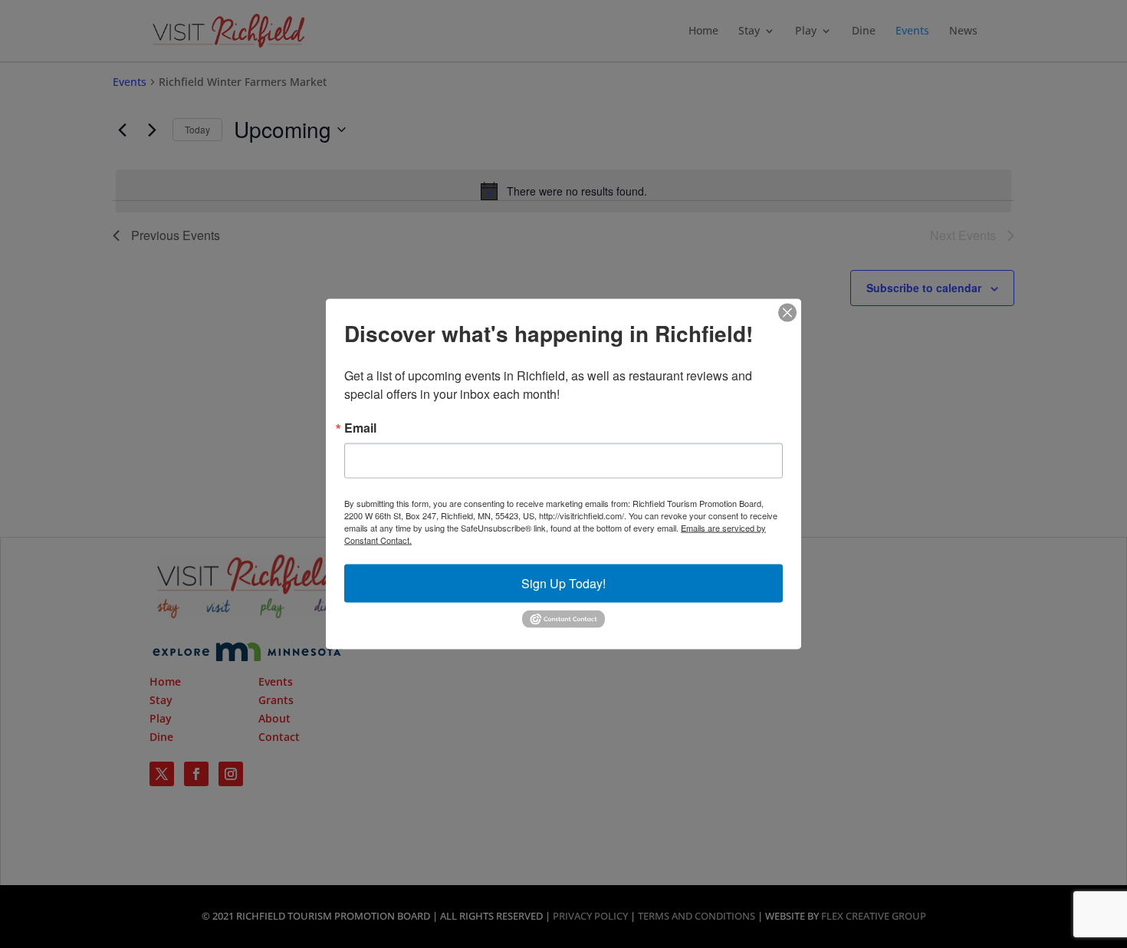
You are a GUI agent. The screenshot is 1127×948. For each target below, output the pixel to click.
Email (360, 428)
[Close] (787, 313)
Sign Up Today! (563, 583)
